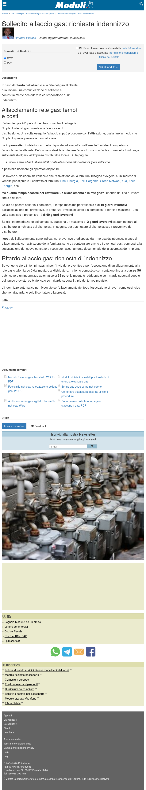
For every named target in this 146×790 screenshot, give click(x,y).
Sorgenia (92, 181)
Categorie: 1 (10, 719)
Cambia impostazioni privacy (19, 747)
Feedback (40, 426)
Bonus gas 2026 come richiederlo (81, 386)
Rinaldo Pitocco (25, 37)
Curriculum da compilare (19, 689)
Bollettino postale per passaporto (24, 694)
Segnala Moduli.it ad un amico (23, 622)
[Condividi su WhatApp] (55, 655)
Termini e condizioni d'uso (17, 743)
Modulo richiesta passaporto (22, 675)
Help (6, 752)
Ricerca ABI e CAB (16, 636)
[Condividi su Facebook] (90, 655)
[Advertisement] (112, 102)
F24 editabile (13, 703)
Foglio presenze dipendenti (21, 684)
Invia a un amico (14, 426)
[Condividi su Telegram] (67, 655)
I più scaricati (12, 641)
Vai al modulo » (108, 67)
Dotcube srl (24, 763)
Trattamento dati (12, 739)
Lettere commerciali (16, 626)
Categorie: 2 (10, 724)
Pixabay (7, 307)
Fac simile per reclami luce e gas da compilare (32, 13)
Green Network (110, 181)
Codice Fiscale (13, 631)
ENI (82, 181)
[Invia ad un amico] (79, 655)
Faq (6, 756)
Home (5, 13)
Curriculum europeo (17, 679)
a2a (124, 181)
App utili (8, 715)
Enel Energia (69, 181)
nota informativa (131, 48)
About (7, 728)
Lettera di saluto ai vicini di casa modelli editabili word (37, 670)
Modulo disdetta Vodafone (20, 698)
